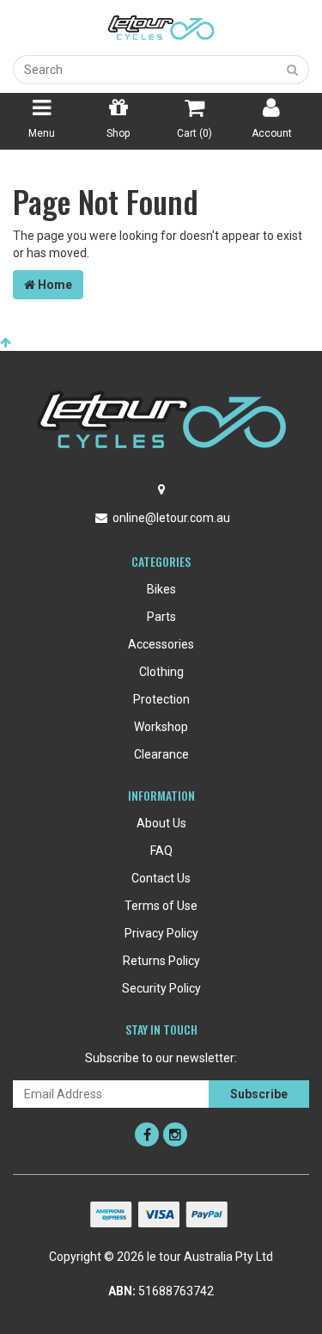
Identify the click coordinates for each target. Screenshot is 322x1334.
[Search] (292, 69)
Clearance (161, 754)
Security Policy (161, 988)
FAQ (161, 851)
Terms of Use (161, 906)
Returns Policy (161, 961)
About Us (161, 823)
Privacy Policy (161, 933)
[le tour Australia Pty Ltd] (161, 27)
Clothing (161, 672)
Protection (161, 699)
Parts (161, 617)
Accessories (161, 644)
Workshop (161, 727)
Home (53, 285)
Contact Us (161, 878)
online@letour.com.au (171, 518)
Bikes (161, 589)
